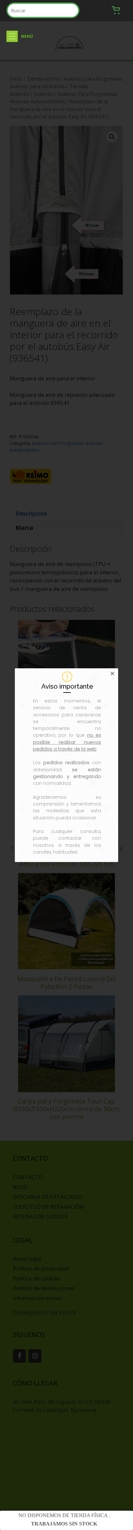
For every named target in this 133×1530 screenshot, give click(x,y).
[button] (12, 36)
